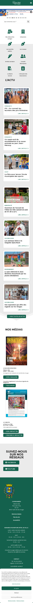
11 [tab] (25, 17)
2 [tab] (9, 17)
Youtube (11, 469)
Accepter (16, 588)
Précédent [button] (2, 12)
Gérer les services (16, 584)
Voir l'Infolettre (12, 431)
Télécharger (10, 385)
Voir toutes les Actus (17, 316)
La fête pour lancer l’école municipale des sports (16, 175)
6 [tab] (16, 17)
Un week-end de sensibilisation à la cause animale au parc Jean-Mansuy (15, 142)
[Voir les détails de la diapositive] (16, 12)
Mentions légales (12, 600)
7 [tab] (18, 17)
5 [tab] (14, 17)
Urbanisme (23, 37)
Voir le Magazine (11, 377)
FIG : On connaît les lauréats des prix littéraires (16, 109)
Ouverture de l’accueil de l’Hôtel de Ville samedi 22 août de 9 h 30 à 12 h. (16, 210)
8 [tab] (20, 17)
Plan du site (16, 517)
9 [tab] (22, 17)
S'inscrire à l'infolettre (14, 435)
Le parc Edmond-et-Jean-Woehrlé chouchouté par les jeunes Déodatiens (15, 274)
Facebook (11, 462)
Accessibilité (16, 520)
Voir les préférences (16, 597)
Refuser (16, 593)
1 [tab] (7, 17)
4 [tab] (12, 17)
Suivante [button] (31, 12)
